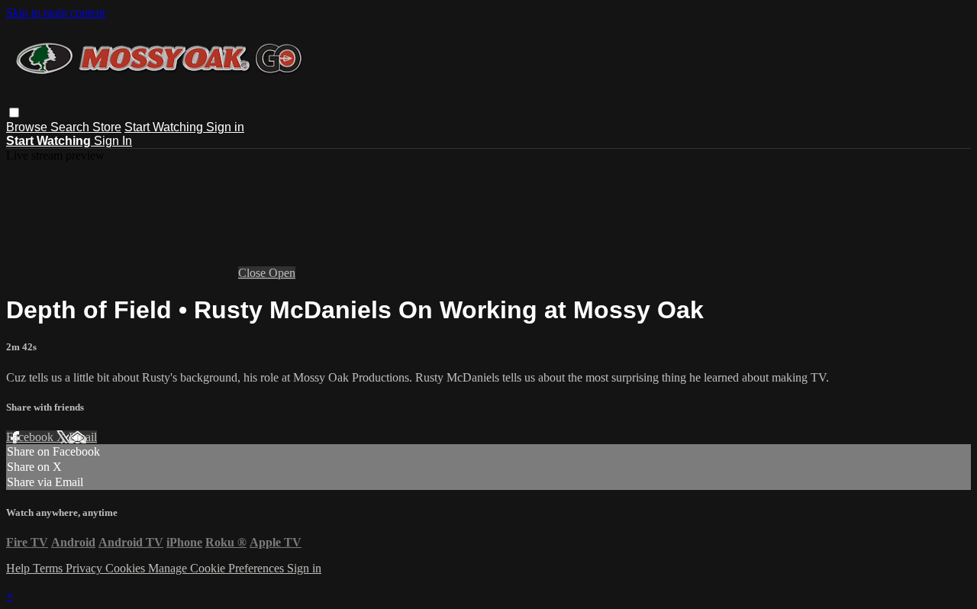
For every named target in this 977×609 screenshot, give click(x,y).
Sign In (113, 140)
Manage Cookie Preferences (217, 568)
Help (19, 568)
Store (106, 127)
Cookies (126, 568)
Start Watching (165, 127)
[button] (14, 113)
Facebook (31, 436)
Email (83, 436)
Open (282, 272)
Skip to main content (55, 12)
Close (253, 272)
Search (71, 127)
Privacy (85, 568)
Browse (28, 127)
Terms (49, 568)
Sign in (225, 127)
